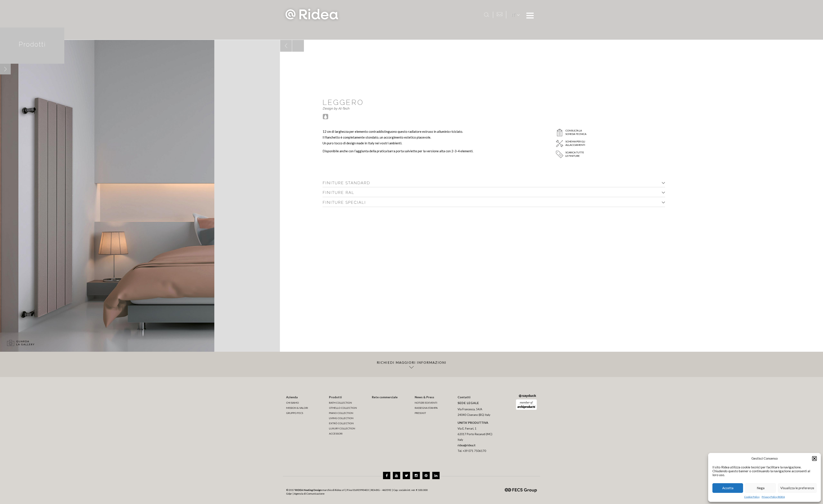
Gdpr (289, 493)
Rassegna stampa (426, 407)
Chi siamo (292, 402)
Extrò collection (341, 423)
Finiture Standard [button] (346, 183)
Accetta (727, 488)
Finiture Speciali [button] (344, 202)
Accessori (335, 433)
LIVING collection (341, 418)
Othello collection (343, 407)
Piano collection (341, 413)
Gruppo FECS (294, 413)
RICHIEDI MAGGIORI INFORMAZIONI (411, 362)
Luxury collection (342, 428)
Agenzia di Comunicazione (309, 493)
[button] (814, 458)
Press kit (420, 413)
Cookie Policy (752, 496)
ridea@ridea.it (466, 445)
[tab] (494, 183)
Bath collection (340, 402)
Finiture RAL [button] (338, 192)
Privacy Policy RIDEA (773, 496)
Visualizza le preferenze (797, 488)
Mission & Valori (297, 407)
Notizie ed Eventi (426, 402)
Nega (760, 488)
